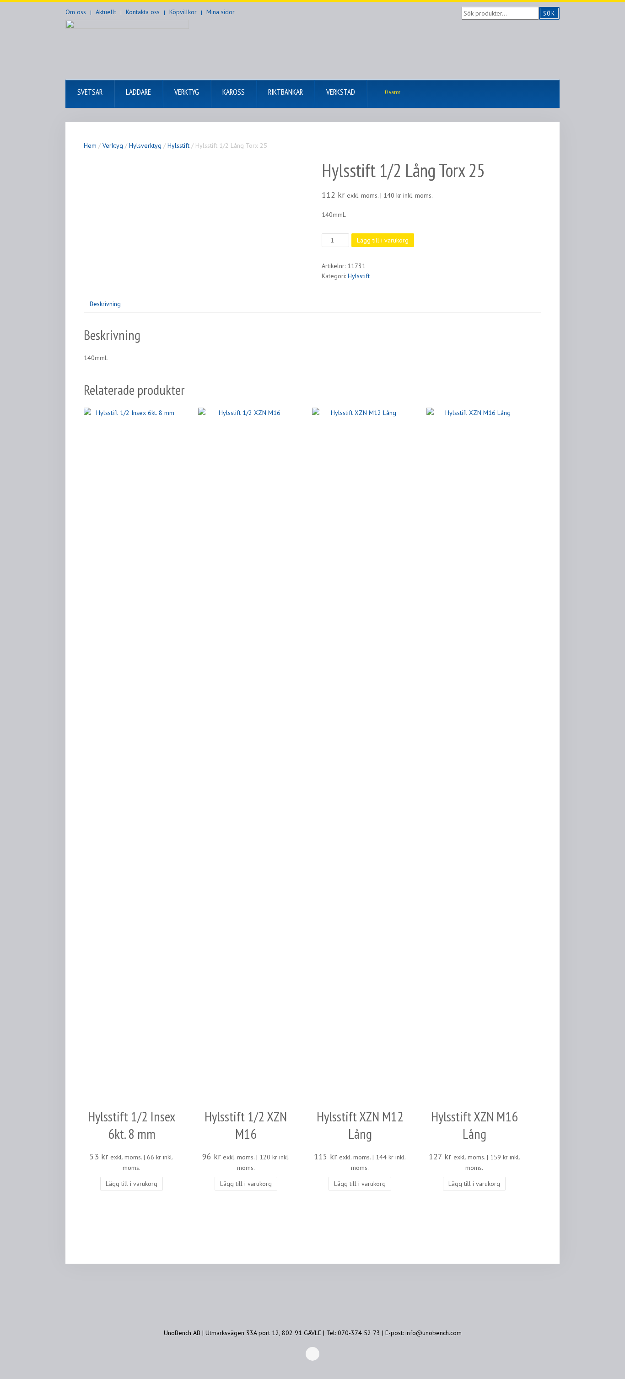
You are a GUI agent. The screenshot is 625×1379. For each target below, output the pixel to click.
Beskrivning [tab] (105, 304)
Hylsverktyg (145, 145)
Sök (549, 13)
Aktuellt (106, 12)
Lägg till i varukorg (383, 240)
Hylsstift (178, 145)
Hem (90, 145)
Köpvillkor (183, 12)
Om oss (75, 12)
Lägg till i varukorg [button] (131, 1184)
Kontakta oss (143, 12)
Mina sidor (220, 12)
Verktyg (112, 145)
